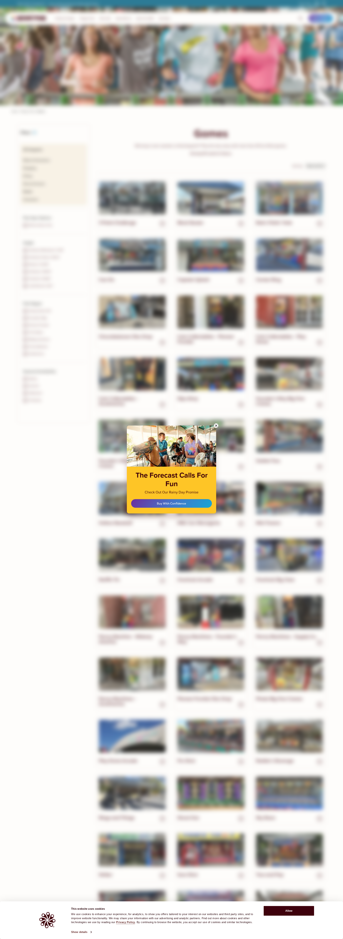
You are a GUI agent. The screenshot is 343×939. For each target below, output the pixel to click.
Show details (79, 931)
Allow (289, 910)
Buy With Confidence (171, 503)
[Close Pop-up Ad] (216, 425)
